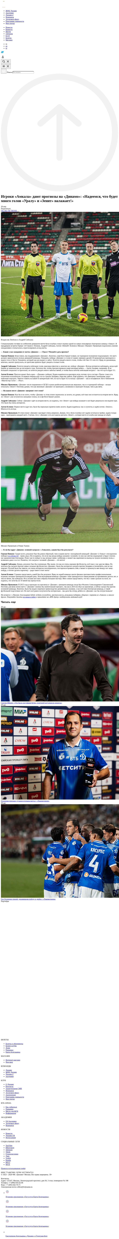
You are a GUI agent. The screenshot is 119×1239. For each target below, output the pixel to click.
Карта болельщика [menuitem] (13, 1052)
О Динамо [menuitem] (10, 1084)
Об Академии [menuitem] (11, 1121)
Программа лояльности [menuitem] (15, 1097)
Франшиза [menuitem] (10, 1091)
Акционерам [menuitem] (11, 1095)
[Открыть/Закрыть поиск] (6, 61)
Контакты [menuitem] (9, 1086)
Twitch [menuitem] (8, 1158)
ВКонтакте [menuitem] (10, 1148)
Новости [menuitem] (9, 1133)
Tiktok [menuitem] (8, 1152)
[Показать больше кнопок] (18, 211)
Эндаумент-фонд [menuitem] (12, 1093)
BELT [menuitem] (8, 1162)
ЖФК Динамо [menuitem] (11, 1072)
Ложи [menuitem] (8, 1048)
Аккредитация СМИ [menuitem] (14, 1089)
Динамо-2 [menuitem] (9, 1074)
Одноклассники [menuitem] (12, 1154)
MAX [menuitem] (8, 1165)
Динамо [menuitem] (9, 1070)
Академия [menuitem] (9, 1076)
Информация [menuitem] (11, 1113)
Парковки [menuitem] (9, 1050)
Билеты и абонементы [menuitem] (14, 1044)
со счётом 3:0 (13, 556)
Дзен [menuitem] (7, 1156)
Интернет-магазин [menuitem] (13, 1060)
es (6, 48)
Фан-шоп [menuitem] (9, 1062)
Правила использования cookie (13, 1168)
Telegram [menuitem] (9, 1150)
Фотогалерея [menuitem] (11, 1138)
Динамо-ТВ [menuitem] (10, 1136)
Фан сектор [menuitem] (10, 1099)
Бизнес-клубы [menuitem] (11, 1046)
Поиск (9, 72)
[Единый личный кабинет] (3, 58)
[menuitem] (62, 11)
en (6, 46)
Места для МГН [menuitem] (12, 1111)
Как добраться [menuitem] (11, 1107)
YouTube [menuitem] (9, 1146)
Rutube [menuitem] (8, 1160)
